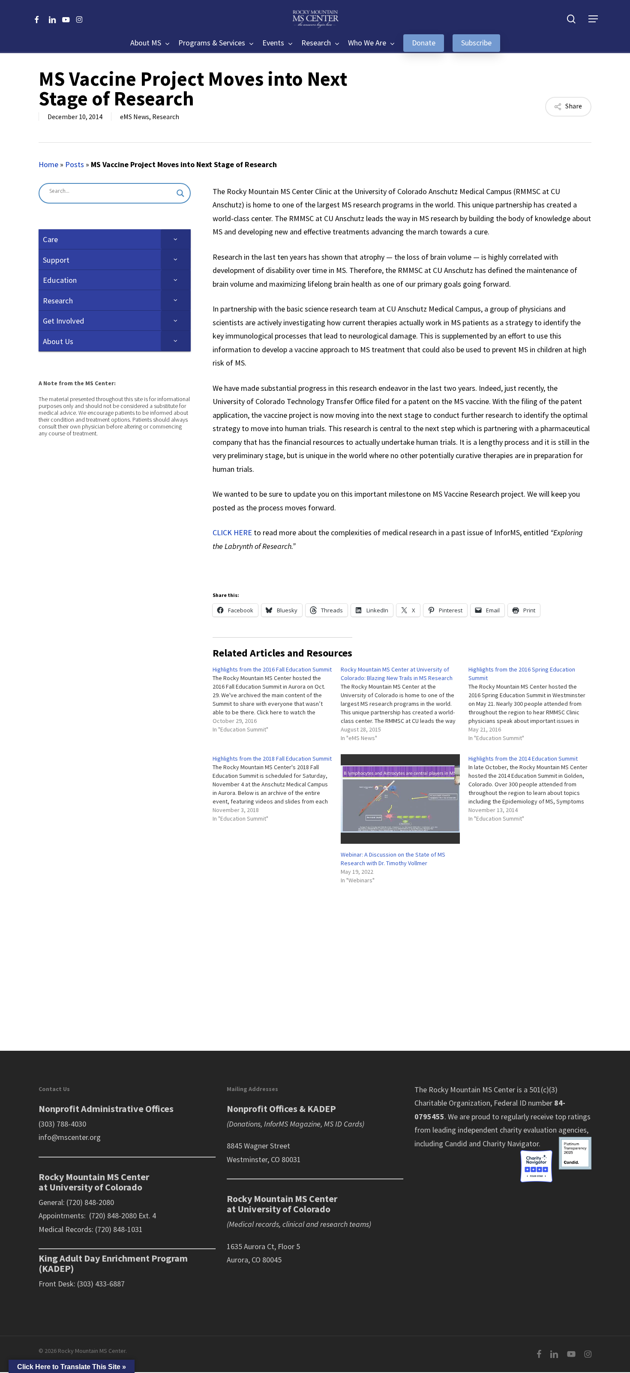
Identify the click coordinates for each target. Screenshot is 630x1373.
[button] (593, 19)
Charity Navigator (511, 1143)
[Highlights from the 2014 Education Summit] (532, 790)
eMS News (134, 116)
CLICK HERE (232, 532)
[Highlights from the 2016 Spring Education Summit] (532, 705)
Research (165, 116)
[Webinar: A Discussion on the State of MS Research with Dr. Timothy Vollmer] (400, 799)
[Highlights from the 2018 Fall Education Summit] (276, 790)
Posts (74, 164)
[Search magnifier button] (180, 193)
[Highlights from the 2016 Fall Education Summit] (276, 701)
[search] (571, 19)
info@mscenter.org (70, 1137)
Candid (456, 1143)
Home (48, 164)
